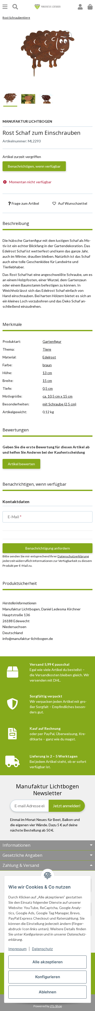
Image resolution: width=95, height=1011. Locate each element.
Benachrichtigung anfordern (47, 548)
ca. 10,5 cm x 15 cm (57, 396)
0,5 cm (48, 388)
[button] (80, 7)
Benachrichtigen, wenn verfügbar (34, 166)
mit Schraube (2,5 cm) (59, 404)
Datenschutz (42, 949)
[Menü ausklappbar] (5, 7)
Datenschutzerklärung (73, 556)
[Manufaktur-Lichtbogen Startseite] (47, 6)
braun (47, 365)
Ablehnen (47, 992)
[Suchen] (15, 7)
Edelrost (49, 357)
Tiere (47, 349)
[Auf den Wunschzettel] (66, 36)
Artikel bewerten (21, 464)
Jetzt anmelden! (67, 805)
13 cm (47, 373)
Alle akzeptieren (47, 962)
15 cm (47, 380)
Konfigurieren (47, 976)
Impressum (17, 949)
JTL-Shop (56, 1006)
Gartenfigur (52, 341)
